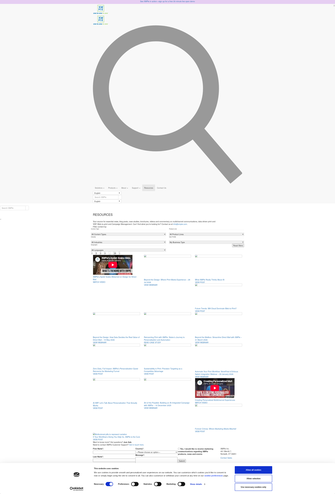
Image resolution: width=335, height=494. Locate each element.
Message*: (140, 455)
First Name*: (98, 448)
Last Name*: (98, 456)
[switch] (135, 484)
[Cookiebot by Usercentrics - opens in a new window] (76, 489)
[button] (107, 193)
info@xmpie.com (180, 224)
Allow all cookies (253, 470)
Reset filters (238, 245)
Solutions (99, 188)
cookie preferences (213, 476)
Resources (148, 188)
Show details (196, 484)
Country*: (139, 448)
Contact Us (161, 188)
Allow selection (254, 478)
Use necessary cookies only (253, 487)
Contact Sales (226, 457)
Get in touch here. (136, 444)
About (124, 188)
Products (112, 188)
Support (135, 188)
